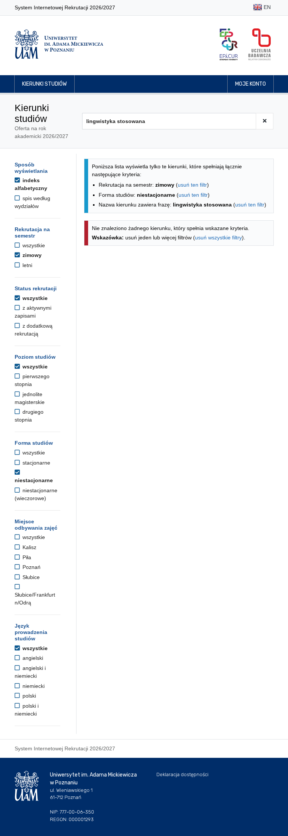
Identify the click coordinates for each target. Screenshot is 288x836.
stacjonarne (35, 463)
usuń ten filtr (192, 185)
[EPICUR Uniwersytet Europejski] (228, 44)
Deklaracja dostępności (182, 774)
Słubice (30, 577)
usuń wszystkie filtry (218, 238)
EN (266, 7)
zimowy (31, 255)
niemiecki (33, 686)
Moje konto (250, 84)
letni (26, 265)
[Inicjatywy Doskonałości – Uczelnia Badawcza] (259, 44)
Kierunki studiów (44, 84)
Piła (26, 557)
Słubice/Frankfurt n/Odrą (35, 599)
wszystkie (33, 245)
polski (28, 696)
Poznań (30, 567)
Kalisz (28, 547)
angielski (32, 658)
